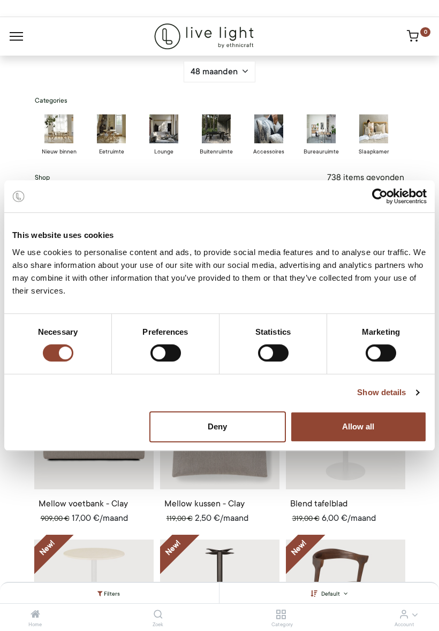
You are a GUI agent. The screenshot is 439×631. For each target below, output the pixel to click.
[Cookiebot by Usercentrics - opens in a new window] (380, 196)
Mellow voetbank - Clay (83, 503)
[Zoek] (158, 615)
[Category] (281, 615)
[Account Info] (404, 615)
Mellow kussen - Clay (204, 503)
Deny (217, 426)
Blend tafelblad (318, 503)
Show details (381, 392)
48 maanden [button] (215, 71)
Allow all (358, 426)
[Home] (35, 615)
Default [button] (331, 593)
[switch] (165, 352)
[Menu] (16, 36)
